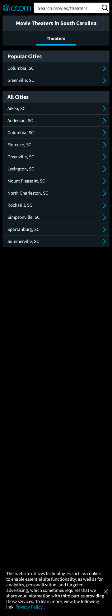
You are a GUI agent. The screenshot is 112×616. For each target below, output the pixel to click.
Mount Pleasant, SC (26, 181)
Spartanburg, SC (23, 229)
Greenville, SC (20, 80)
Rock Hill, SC (19, 205)
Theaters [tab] (56, 38)
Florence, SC (19, 144)
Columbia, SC (20, 68)
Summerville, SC (23, 241)
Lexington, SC (20, 169)
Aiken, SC (16, 108)
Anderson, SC (20, 120)
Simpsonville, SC (23, 217)
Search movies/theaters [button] (62, 8)
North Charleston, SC (27, 193)
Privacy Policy (30, 607)
